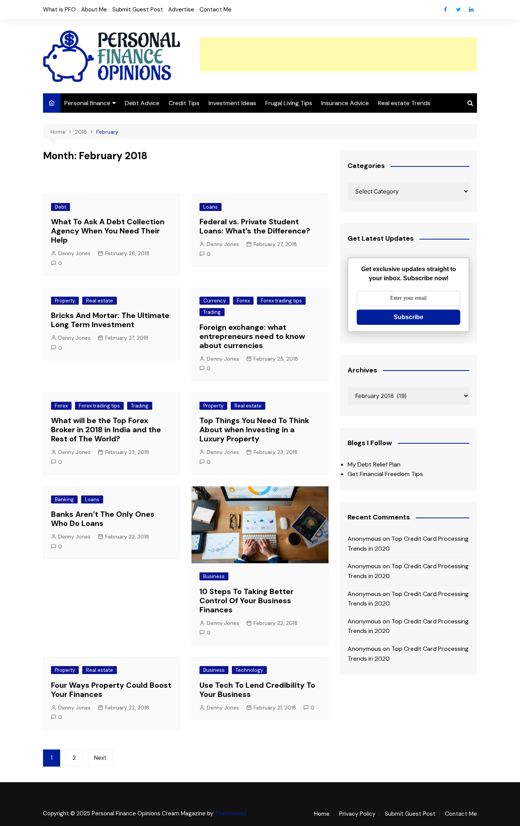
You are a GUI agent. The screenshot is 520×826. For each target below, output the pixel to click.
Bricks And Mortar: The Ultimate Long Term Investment (110, 319)
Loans (210, 207)
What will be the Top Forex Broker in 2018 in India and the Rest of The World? (106, 429)
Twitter (458, 9)
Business (214, 576)
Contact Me (215, 9)
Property (65, 300)
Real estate (99, 300)
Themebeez (231, 813)
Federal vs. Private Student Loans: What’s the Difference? (254, 226)
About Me (94, 9)
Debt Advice (142, 103)
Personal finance (87, 103)
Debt (60, 207)
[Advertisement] (338, 54)
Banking (64, 499)
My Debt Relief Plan (374, 464)
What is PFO (59, 9)
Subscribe (408, 317)
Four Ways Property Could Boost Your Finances (111, 689)
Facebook (445, 9)
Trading (212, 312)
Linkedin (471, 9)
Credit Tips (184, 103)
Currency (214, 300)
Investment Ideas (232, 103)
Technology (249, 670)
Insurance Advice (345, 103)
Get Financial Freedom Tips (385, 474)
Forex (243, 300)
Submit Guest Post (137, 9)
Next (100, 758)
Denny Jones (74, 253)
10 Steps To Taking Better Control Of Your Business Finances (246, 600)
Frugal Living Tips (288, 103)
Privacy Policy (357, 814)
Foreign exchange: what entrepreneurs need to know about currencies (252, 336)
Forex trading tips (281, 300)
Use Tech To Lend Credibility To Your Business (257, 689)
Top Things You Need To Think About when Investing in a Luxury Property (254, 429)
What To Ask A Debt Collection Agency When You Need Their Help (107, 231)
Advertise (181, 9)
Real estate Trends (404, 103)
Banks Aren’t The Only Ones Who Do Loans (103, 518)
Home (322, 814)
